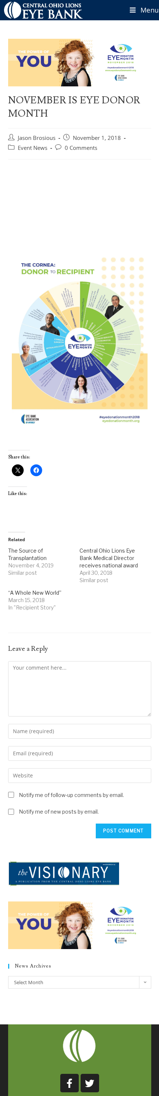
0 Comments (81, 147)
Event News (32, 147)
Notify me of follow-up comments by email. (71, 795)
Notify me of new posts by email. (59, 811)
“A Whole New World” (34, 593)
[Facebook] (69, 1083)
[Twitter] (90, 1083)
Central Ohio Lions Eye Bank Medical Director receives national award (109, 557)
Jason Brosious (36, 137)
